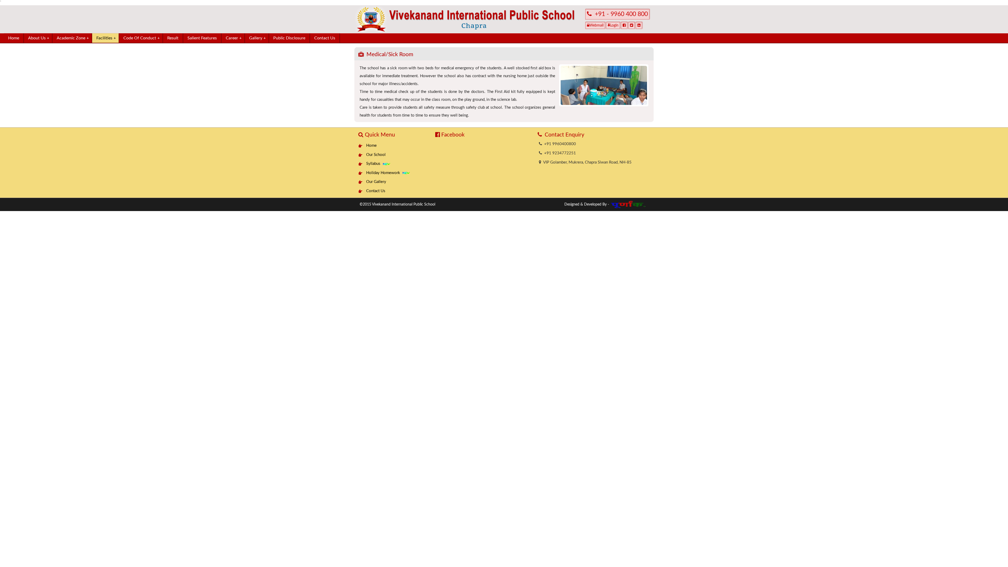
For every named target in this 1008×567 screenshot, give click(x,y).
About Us (38, 38)
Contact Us (324, 38)
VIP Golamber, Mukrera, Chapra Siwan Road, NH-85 (586, 162)
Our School (376, 155)
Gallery (257, 38)
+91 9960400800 (559, 144)
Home (13, 38)
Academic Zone (73, 38)
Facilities (106, 38)
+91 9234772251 (559, 153)
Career (234, 38)
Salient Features (202, 38)
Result (172, 38)
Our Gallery (376, 182)
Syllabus (374, 164)
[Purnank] (628, 203)
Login (614, 25)
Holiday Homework (384, 173)
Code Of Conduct (141, 38)
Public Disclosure (289, 38)
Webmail (596, 25)
